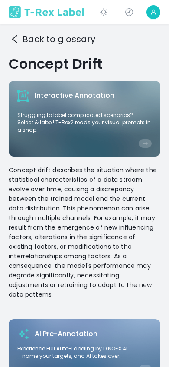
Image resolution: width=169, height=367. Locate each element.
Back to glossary (59, 39)
